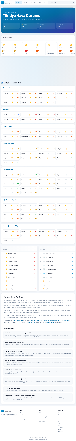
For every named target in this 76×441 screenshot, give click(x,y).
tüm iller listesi (18, 320)
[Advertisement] (38, 68)
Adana (59, 425)
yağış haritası (31, 322)
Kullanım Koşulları (43, 417)
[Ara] (73, 2)
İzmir (59, 417)
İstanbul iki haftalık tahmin (39, 320)
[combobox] (61, 2)
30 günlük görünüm (54, 320)
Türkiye (25, 2)
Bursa (59, 421)
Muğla (59, 423)
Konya (59, 429)
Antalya (60, 419)
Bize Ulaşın (42, 421)
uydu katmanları (50, 322)
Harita (30, 2)
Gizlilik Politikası (43, 419)
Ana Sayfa (18, 2)
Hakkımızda (42, 415)
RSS (40, 412)
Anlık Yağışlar (23, 419)
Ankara (60, 415)
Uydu (35, 2)
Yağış (40, 2)
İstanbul (60, 412)
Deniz (44, 2)
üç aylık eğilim (66, 320)
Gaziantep (60, 427)
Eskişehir (60, 431)
